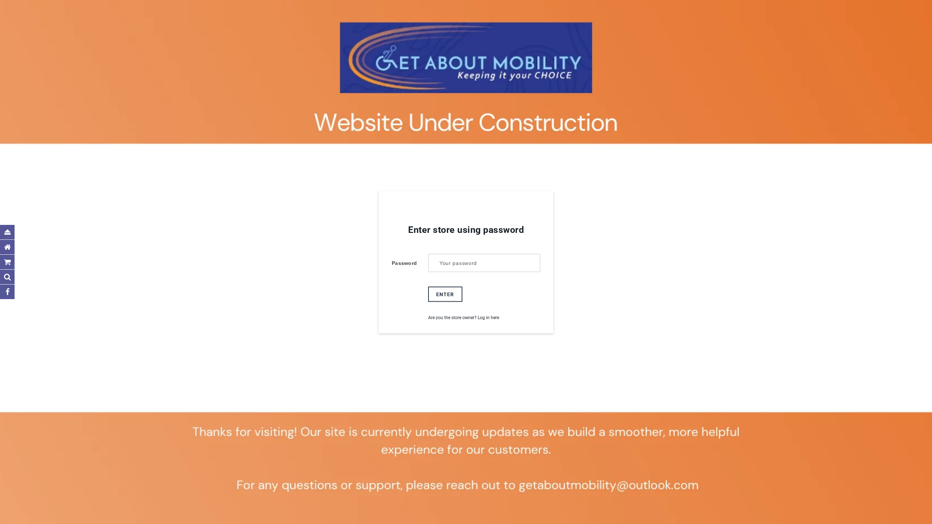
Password (404, 263)
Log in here (488, 317)
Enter (445, 294)
